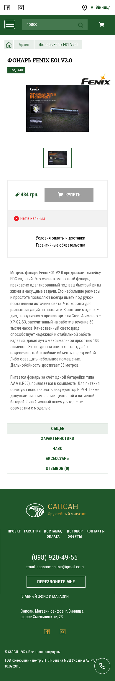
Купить (72, 195)
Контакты (95, 531)
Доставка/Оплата (53, 533)
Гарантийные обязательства (60, 245)
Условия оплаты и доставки (60, 238)
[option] (57, 111)
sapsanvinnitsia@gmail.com (60, 566)
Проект (14, 531)
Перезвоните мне (56, 581)
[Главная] (8, 44)
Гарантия (32, 531)
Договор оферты (75, 533)
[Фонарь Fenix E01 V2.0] (57, 108)
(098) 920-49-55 (55, 557)
